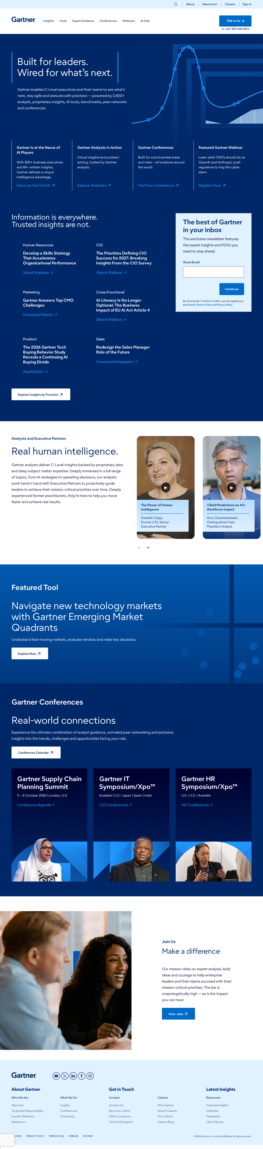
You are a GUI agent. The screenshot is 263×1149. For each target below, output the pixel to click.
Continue (232, 289)
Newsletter (213, 1116)
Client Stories (214, 1122)
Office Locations (120, 1116)
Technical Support (121, 1122)
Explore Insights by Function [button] (38, 395)
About (190, 4)
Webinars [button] (128, 21)
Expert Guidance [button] (83, 21)
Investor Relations (23, 1116)
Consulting (67, 1116)
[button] (245, 4)
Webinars (212, 1111)
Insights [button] (48, 21)
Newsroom (209, 4)
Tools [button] (63, 21)
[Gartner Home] (23, 19)
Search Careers (167, 1111)
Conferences (68, 1111)
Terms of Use (56, 1136)
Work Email (191, 262)
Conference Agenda (34, 805)
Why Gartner (166, 1105)
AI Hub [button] (145, 21)
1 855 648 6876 (239, 29)
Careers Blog (166, 1122)
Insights (65, 1105)
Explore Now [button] (27, 654)
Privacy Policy (35, 1136)
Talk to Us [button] (234, 21)
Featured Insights (217, 1105)
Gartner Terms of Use (199, 304)
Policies (16, 1136)
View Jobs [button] (176, 1014)
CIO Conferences (113, 805)
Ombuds (73, 1136)
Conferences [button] (108, 21)
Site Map (88, 1136)
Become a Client (119, 1111)
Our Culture (165, 1116)
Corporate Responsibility (27, 1111)
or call (226, 29)
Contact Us (116, 1105)
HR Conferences (195, 805)
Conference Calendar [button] (33, 753)
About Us (17, 1105)
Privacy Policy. (225, 304)
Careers (230, 4)
